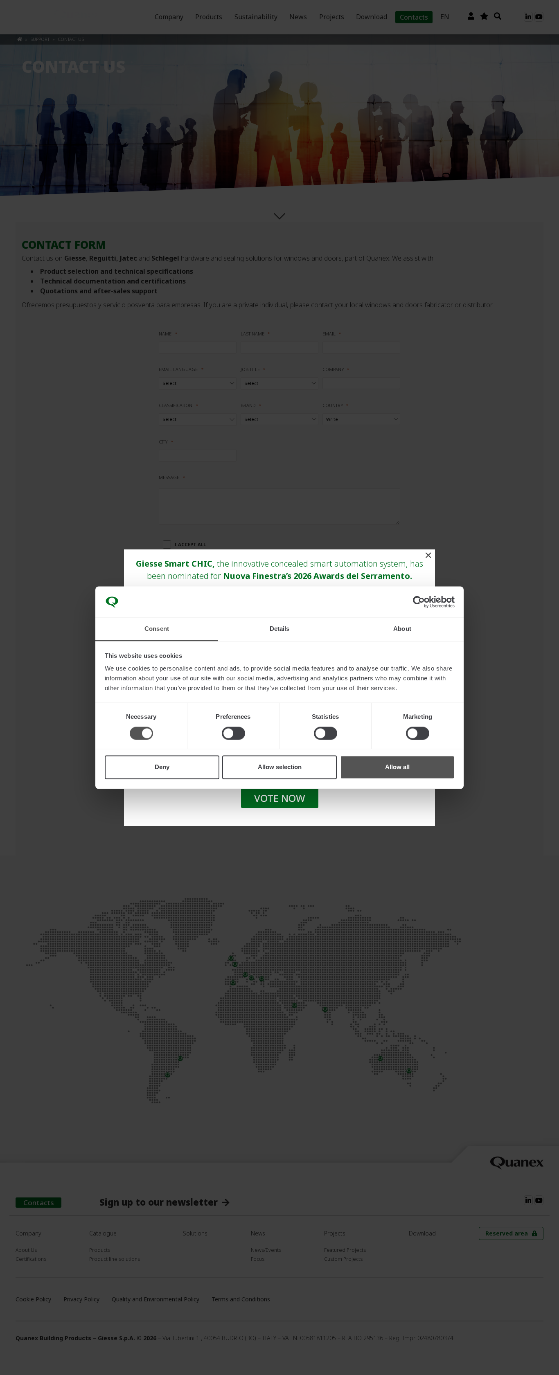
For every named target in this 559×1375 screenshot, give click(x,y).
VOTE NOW (279, 798)
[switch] (233, 733)
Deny (162, 767)
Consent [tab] (156, 629)
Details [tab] (280, 629)
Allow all (397, 767)
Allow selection (280, 767)
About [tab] (402, 629)
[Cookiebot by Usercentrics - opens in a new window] (419, 602)
